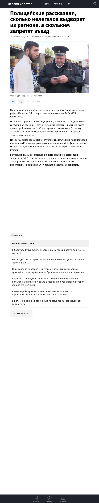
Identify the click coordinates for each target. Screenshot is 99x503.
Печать (67, 37)
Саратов (20, 4)
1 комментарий (21, 313)
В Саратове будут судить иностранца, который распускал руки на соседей (48, 252)
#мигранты (16, 235)
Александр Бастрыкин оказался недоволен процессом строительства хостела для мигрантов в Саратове (42, 293)
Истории (58, 3)
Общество (36, 37)
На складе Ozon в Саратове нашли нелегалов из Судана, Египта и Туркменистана (48, 261)
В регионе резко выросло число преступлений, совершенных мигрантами (46, 302)
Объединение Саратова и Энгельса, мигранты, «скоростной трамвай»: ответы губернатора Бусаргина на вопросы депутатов (48, 271)
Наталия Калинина (52, 37)
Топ (68, 3)
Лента (47, 3)
